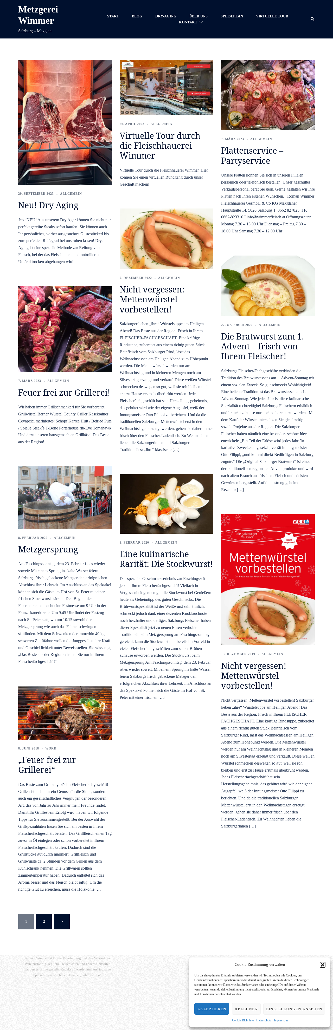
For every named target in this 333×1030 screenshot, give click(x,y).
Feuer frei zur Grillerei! (64, 392)
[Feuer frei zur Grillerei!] (65, 329)
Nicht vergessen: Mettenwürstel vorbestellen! (152, 299)
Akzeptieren (211, 1009)
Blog (137, 16)
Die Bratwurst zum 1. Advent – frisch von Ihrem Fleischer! (262, 346)
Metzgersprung (48, 549)
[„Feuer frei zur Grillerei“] (65, 712)
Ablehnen (246, 1009)
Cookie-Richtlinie (243, 1020)
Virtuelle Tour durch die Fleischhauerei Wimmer (160, 145)
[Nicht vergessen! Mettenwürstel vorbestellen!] (268, 579)
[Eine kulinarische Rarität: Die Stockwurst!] (166, 504)
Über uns (198, 16)
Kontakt (188, 22)
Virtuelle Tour (272, 16)
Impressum (281, 1020)
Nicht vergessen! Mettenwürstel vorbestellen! (253, 675)
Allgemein (71, 193)
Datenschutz (263, 1020)
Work (50, 748)
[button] (322, 964)
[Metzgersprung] (65, 497)
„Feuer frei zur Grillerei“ (47, 764)
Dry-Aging (165, 16)
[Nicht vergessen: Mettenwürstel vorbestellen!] (166, 238)
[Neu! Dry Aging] (65, 122)
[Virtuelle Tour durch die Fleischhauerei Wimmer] (166, 87)
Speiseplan (232, 16)
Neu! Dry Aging (48, 205)
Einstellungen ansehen (294, 1009)
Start (113, 16)
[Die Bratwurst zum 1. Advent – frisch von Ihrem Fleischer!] (268, 286)
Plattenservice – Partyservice (252, 155)
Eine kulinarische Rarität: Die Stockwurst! (166, 558)
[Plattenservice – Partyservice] (268, 95)
